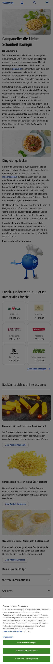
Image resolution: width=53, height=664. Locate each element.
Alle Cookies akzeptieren (26, 659)
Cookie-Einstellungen (26, 642)
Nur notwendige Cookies (26, 651)
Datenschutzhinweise (12, 631)
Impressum (8, 637)
